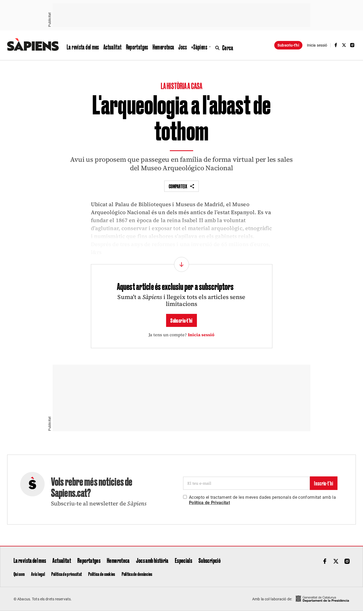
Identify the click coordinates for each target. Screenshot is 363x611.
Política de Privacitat (209, 502)
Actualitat (112, 47)
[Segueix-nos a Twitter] (344, 45)
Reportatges (137, 47)
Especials (183, 560)
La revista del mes (83, 47)
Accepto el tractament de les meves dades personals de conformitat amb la (262, 500)
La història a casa (181, 85)
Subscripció (210, 560)
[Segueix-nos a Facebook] (335, 45)
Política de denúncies (137, 574)
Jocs (182, 47)
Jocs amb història (152, 560)
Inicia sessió (201, 335)
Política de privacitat (66, 574)
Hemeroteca (163, 47)
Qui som (19, 574)
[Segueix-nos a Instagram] (352, 45)
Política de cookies (101, 574)
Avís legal (38, 574)
